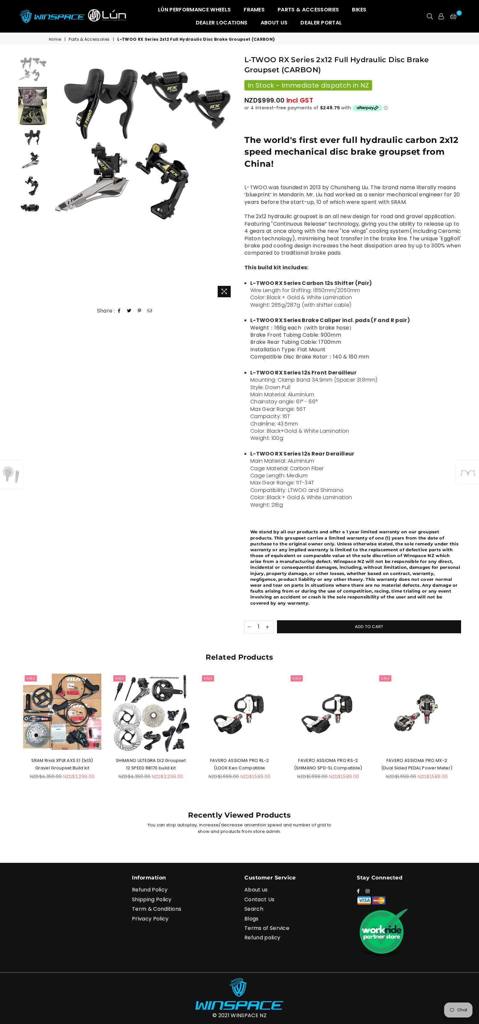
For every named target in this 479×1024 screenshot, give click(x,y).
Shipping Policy (152, 899)
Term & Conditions (156, 909)
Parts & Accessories (308, 9)
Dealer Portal (321, 22)
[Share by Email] (150, 311)
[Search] (430, 16)
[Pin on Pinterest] (139, 311)
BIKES (359, 9)
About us (256, 889)
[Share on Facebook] (119, 311)
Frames (254, 9)
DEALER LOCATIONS (222, 22)
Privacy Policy (150, 918)
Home (55, 39)
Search (253, 909)
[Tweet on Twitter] (129, 311)
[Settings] (441, 16)
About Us (274, 22)
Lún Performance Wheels (194, 9)
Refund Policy (149, 889)
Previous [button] (56, 178)
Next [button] (229, 178)
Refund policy (262, 937)
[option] (143, 143)
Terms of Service (266, 928)
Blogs (251, 918)
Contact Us (259, 899)
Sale (30, 678)
